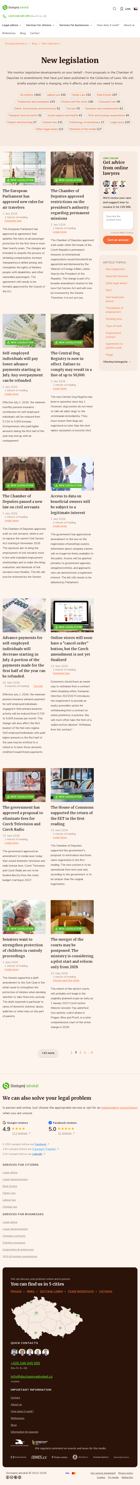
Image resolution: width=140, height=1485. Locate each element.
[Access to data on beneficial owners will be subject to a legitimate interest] (72, 474)
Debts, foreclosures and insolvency (37, 108)
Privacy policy (125, 1473)
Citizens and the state (77, 102)
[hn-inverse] (39, 1457)
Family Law (81, 95)
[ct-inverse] (18, 1457)
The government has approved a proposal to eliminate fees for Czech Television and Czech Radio (23, 818)
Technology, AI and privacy (86, 122)
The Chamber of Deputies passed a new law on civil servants (22, 501)
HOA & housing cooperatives (20, 1256)
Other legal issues (50, 129)
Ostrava (105, 1291)
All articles (30, 95)
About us (129, 25)
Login (128, 8)
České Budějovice (81, 1291)
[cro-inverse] (121, 1457)
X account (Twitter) (44, 1149)
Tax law (73, 108)
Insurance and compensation (104, 108)
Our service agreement (103, 1473)
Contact (34, 33)
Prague (16, 1291)
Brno (31, 1291)
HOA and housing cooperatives (108, 115)
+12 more (48, 1053)
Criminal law (52, 122)
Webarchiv (127, 1477)
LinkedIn (37, 1154)
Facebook (40, 1144)
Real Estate (107, 95)
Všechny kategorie (115, 362)
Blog (23, 33)
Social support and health (64, 115)
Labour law (56, 95)
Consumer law (109, 102)
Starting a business (14, 1243)
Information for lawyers (24, 1432)
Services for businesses (74, 25)
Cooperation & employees (18, 1249)
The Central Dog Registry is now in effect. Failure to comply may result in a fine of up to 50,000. (71, 364)
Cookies (101, 1477)
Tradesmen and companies (36, 102)
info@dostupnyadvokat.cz (32, 1376)
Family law (9, 1193)
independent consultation (119, 1108)
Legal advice (10, 1172)
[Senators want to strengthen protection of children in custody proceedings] (24, 917)
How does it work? (108, 25)
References (9, 33)
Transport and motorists (25, 115)
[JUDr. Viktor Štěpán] (114, 190)
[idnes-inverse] (59, 1457)
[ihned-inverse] (101, 1457)
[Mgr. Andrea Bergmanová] (115, 183)
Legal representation (15, 1179)
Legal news (120, 122)
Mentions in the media (85, 129)
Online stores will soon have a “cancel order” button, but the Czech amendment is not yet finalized (71, 649)
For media (113, 1477)
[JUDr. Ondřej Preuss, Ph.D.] (107, 183)
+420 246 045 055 (19, 16)
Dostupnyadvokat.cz (16, 43)
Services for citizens (38, 25)
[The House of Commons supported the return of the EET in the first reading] (72, 785)
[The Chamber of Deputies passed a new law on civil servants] (24, 474)
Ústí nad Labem (51, 1291)
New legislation (50, 43)
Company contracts (14, 1236)
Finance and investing (22, 122)
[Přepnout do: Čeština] (135, 8)
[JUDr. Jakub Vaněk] (122, 183)
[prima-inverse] (80, 1457)
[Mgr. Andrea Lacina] (107, 190)
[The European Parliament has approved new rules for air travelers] (24, 168)
